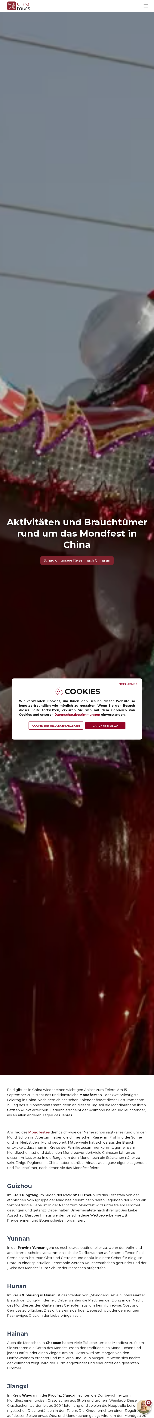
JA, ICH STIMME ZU (105, 725)
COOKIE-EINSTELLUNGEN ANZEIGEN (56, 725)
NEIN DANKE (128, 683)
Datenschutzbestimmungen (77, 714)
